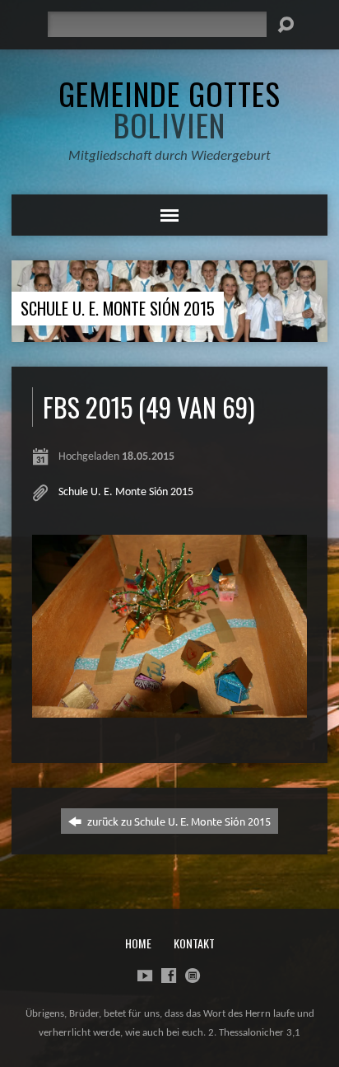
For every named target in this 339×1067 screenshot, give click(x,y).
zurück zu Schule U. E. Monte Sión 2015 (178, 821)
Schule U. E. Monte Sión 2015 (118, 308)
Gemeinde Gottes (169, 108)
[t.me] (192, 975)
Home (138, 943)
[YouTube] (144, 975)
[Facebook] (168, 975)
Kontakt (194, 943)
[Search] (285, 24)
